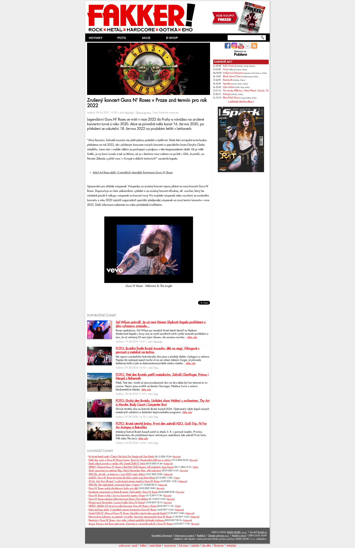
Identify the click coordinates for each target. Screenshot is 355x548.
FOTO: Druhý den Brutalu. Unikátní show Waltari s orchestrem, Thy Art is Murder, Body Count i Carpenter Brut (162, 402)
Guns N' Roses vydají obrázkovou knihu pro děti (113, 488)
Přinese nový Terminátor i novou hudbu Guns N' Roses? (117, 502)
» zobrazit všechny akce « (241, 101)
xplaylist (195, 545)
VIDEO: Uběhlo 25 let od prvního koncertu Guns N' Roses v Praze (122, 506)
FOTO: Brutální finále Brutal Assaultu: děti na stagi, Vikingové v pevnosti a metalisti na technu (158, 350)
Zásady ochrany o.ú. (218, 535)
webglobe (231, 545)
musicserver (170, 545)
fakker (143, 545)
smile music (124, 545)
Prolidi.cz (262, 532)
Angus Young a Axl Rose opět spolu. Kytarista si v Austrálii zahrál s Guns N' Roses (131, 524)
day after (206, 545)
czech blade (155, 545)
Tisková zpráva (143, 112)
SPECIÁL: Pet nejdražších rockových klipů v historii (114, 485)
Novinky (129, 112)
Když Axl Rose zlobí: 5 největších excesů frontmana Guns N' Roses (122, 509)
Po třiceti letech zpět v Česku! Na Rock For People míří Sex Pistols (121, 456)
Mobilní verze (239, 535)
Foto (156, 367)
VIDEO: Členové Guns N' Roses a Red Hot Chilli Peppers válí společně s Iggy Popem (131, 467)
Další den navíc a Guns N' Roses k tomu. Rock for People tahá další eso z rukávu (130, 460)
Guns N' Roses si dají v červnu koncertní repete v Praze (117, 495)
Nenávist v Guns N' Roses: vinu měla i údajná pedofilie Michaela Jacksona (126, 520)
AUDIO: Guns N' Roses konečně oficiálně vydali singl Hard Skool (122, 478)
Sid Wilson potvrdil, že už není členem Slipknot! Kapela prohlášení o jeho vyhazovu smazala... (161, 324)
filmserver (219, 545)
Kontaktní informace (162, 535)
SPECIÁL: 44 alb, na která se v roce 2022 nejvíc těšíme (117, 474)
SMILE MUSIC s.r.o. (237, 532)
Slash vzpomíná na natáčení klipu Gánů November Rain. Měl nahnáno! (125, 470)
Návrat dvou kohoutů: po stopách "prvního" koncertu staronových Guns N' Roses (130, 516)
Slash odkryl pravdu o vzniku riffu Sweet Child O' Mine (117, 463)
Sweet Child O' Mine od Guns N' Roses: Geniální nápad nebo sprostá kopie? (128, 513)
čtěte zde (192, 337)
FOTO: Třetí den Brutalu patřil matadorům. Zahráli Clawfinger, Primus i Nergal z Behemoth (162, 376)
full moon (183, 545)
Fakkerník (168, 464)
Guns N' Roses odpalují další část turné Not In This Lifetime (118, 499)
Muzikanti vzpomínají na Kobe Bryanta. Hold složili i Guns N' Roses (123, 492)
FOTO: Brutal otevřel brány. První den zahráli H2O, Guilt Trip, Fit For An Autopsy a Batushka (161, 425)
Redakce (201, 535)
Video (195, 467)
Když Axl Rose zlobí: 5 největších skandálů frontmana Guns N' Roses (133, 172)
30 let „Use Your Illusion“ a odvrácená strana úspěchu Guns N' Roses (124, 481)
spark (134, 545)
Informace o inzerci (184, 535)
